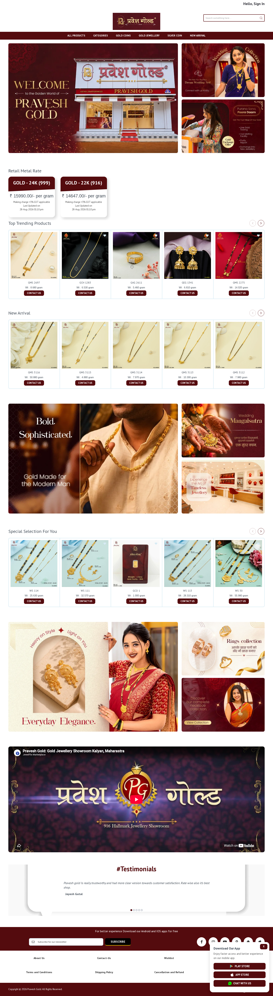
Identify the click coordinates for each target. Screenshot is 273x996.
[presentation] (252, 223)
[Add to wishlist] (53, 235)
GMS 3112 (239, 372)
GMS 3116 (34, 372)
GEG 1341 (187, 282)
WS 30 (239, 590)
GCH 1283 (85, 282)
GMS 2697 (34, 282)
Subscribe (118, 941)
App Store (242, 974)
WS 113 (187, 590)
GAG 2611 (136, 282)
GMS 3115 (85, 372)
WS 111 (85, 590)
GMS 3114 (136, 372)
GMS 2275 (239, 282)
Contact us (34, 293)
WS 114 (34, 590)
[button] (131, 910)
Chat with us (242, 983)
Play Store (242, 966)
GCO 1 (136, 590)
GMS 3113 (188, 372)
